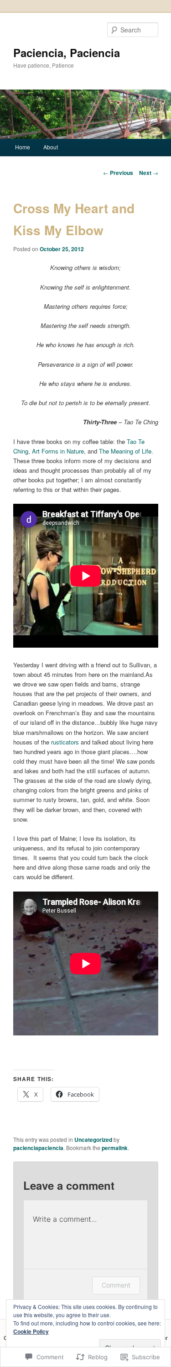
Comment (116, 1285)
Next (148, 173)
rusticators (64, 742)
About (50, 147)
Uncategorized (93, 1139)
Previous (118, 173)
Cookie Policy (31, 1331)
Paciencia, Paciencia (66, 52)
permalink (115, 1148)
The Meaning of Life (125, 451)
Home (22, 147)
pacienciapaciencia (38, 1148)
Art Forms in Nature (58, 451)
